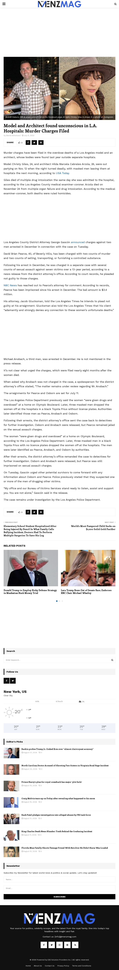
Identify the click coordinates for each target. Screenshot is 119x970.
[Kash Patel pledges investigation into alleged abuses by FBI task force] (11, 819)
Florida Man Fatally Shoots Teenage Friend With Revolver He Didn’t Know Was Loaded (64, 847)
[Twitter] (51, 945)
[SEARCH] (112, 660)
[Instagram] (59, 945)
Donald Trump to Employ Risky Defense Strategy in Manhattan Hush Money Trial (30, 592)
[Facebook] (44, 945)
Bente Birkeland (13, 136)
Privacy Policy (63, 966)
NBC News (10, 285)
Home (28, 966)
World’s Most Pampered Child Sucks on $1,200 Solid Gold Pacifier (93, 527)
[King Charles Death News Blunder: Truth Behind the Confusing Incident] (11, 835)
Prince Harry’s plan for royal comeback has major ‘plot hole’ (51, 782)
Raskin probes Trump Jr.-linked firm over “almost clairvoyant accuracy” (57, 749)
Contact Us (49, 966)
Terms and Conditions (81, 966)
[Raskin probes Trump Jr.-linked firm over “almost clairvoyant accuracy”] (11, 753)
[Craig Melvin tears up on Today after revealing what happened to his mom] (11, 802)
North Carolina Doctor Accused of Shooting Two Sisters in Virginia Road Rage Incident (65, 765)
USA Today (62, 173)
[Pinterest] (67, 945)
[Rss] (75, 945)
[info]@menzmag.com (65, 936)
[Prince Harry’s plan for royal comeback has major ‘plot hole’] (11, 786)
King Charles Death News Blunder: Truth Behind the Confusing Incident (56, 831)
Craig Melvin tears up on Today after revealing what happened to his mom (58, 798)
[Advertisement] (59, 35)
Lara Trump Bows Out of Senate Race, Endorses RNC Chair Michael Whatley (86, 592)
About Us (38, 966)
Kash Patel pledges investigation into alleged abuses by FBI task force (56, 814)
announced (78, 242)
